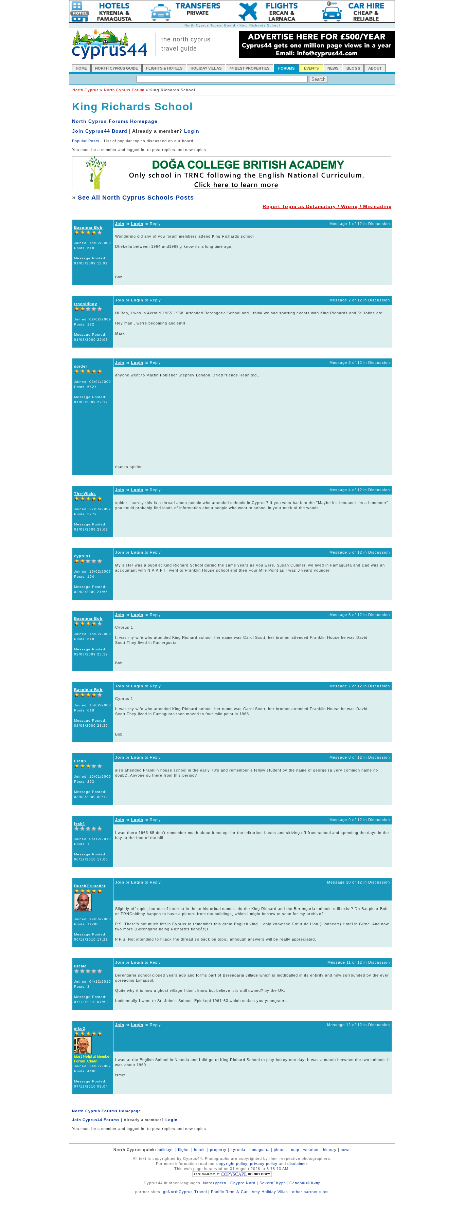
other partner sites (310, 1192)
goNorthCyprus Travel (185, 1192)
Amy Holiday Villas (270, 1192)
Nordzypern (214, 1183)
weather (311, 1150)
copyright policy (231, 1164)
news (346, 1150)
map (295, 1150)
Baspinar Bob (88, 227)
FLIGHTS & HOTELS (164, 68)
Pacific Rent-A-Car (229, 1192)
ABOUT (375, 68)
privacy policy (264, 1164)
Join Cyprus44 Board (99, 131)
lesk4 (79, 823)
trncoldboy (85, 304)
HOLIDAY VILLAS (206, 68)
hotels (200, 1150)
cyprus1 (82, 556)
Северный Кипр (305, 1183)
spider (80, 366)
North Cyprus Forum (124, 90)
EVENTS (311, 68)
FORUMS (286, 68)
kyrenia (238, 1150)
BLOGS (353, 68)
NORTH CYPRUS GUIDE (116, 68)
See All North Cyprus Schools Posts (136, 197)
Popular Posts (86, 141)
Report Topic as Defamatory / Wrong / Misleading (327, 206)
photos (280, 1150)
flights (184, 1150)
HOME (81, 68)
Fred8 (80, 761)
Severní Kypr (272, 1183)
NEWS (332, 68)
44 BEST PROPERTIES (249, 68)
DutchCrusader (90, 886)
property (218, 1150)
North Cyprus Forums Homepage (115, 121)
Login (191, 131)
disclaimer (297, 1164)
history (330, 1150)
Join (119, 224)
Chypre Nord (242, 1183)
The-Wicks (85, 494)
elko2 (79, 1028)
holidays (166, 1150)
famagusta (259, 1150)
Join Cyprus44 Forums (96, 1120)
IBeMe (80, 966)
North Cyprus (85, 90)
